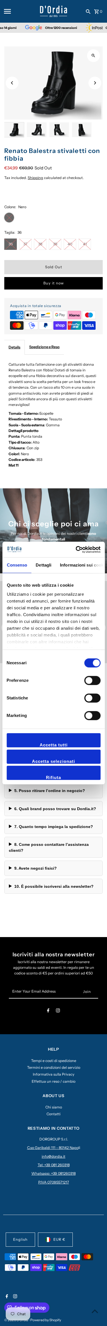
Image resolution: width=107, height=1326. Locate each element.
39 (55, 244)
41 (85, 244)
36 (11, 244)
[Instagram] (58, 1011)
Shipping (35, 178)
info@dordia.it (53, 1156)
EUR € (59, 1239)
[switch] (92, 680)
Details (14, 347)
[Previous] (12, 82)
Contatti (53, 1114)
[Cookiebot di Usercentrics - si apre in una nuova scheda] (76, 549)
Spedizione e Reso (44, 347)
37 (25, 244)
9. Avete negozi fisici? (35, 868)
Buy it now (53, 283)
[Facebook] (48, 1011)
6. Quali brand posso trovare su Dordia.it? (55, 808)
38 (40, 244)
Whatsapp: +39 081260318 (53, 1173)
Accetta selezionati (53, 761)
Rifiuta (53, 777)
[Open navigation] (20, 11)
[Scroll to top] (94, 1311)
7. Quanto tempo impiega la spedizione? (53, 826)
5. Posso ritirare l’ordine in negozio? (49, 790)
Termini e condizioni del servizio (53, 1067)
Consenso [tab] (17, 565)
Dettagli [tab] (43, 565)
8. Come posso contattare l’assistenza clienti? (49, 847)
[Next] (94, 82)
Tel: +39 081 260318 (54, 1165)
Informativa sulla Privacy (53, 1074)
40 (70, 244)
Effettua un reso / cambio (53, 1081)
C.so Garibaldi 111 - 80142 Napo (52, 1148)
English (20, 1239)
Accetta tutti (54, 744)
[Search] (88, 11)
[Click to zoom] (93, 55)
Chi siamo (53, 1107)
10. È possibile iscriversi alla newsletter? (54, 886)
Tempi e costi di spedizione (53, 1061)
